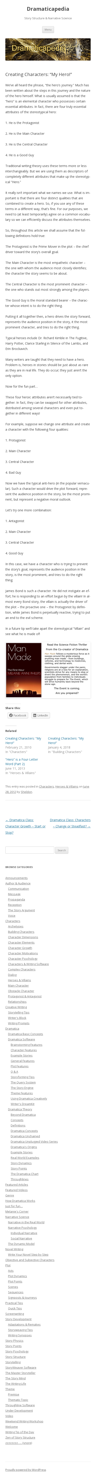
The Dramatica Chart (24, 1174)
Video (9, 1416)
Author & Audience (18, 883)
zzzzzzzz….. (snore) (18, 1443)
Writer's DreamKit (22, 1104)
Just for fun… (14, 1206)
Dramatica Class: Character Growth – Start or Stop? (25, 826)
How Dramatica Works (20, 1201)
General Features (23, 1061)
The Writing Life (15, 1384)
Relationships (17, 1002)
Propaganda (16, 899)
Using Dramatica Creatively (29, 1098)
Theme (10, 1389)
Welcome (11, 1427)
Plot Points (15, 1281)
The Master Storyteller (20, 1373)
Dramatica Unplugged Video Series (34, 1141)
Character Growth (20, 948)
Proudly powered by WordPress (25, 1470)
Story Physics (14, 1341)
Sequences (15, 1292)
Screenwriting (14, 1314)
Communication (18, 889)
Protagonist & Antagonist (25, 996)
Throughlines (20, 1179)
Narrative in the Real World (26, 1222)
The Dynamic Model (21, 1244)
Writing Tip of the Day (19, 1432)
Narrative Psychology (22, 1228)
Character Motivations (23, 953)
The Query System (23, 1082)
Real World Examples (25, 1158)
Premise (13, 1394)
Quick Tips (15, 1308)
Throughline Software (20, 1405)
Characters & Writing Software (28, 964)
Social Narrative (21, 1238)
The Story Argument (21, 910)
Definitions (18, 1125)
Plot (7, 1265)
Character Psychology (23, 959)
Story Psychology (17, 1351)
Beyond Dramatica (23, 1115)
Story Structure (15, 1357)
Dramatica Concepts (24, 1131)
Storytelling (13, 1362)
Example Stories (22, 1055)
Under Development (19, 1411)
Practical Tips (14, 1303)
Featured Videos (16, 1190)
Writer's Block (17, 1018)
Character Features (24, 1050)
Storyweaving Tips (20, 1330)
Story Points (19, 1168)
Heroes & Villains (66, 786)
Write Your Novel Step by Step (28, 1254)
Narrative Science (17, 1217)
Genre (9, 1195)
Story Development (18, 1319)
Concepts (17, 1120)
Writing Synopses (20, 1335)
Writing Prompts (18, 1023)
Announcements (16, 878)
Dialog (12, 975)
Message (14, 894)
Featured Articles (16, 1185)
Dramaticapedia (48, 8)
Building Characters (21, 932)
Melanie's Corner (17, 1211)
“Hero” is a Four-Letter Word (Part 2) (21, 761)
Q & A (14, 1072)
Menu (48, 29)
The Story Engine (22, 1088)
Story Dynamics (21, 1163)
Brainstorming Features (26, 1045)
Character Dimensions (23, 937)
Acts (11, 1271)
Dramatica (12, 1029)
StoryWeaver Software (20, 1367)
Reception (15, 905)
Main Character (18, 985)
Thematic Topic (18, 1400)
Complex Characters (21, 969)
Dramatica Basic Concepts (25, 1034)
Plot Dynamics (17, 1276)
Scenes (13, 1287)
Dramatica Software (21, 1039)
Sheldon (26, 792)
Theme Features (22, 1093)
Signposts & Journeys (22, 1298)
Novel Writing (14, 1249)
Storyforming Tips (23, 1077)
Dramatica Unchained (25, 1136)
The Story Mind (15, 1378)
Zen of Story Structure (20, 1437)
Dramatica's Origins (24, 1147)
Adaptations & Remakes (24, 1324)
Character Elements (21, 942)
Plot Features (20, 1066)
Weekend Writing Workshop (24, 1421)
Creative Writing (16, 1007)
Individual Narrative (24, 1233)
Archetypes (15, 926)
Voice (11, 916)
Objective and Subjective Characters (29, 1260)
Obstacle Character (21, 991)
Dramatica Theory (20, 1109)
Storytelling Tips (18, 1012)
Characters (46, 786)
